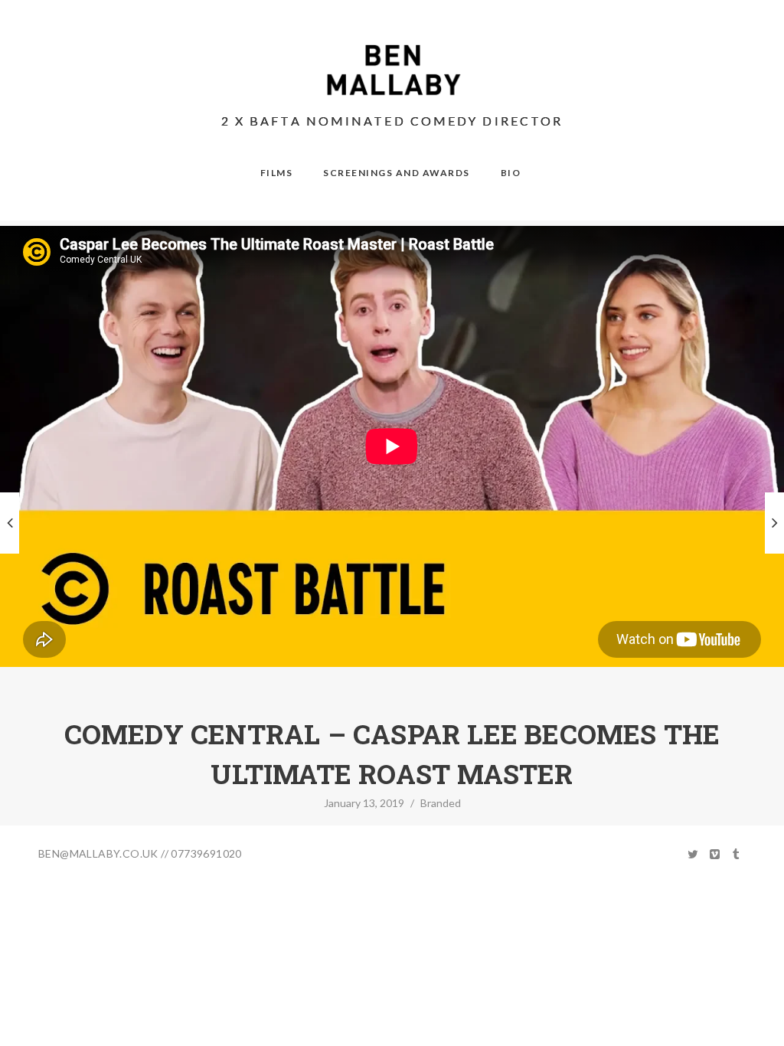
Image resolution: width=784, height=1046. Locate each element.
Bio (511, 172)
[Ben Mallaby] (392, 70)
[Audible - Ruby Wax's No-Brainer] (774, 523)
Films (276, 172)
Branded (440, 802)
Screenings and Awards (396, 172)
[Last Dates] (9, 523)
